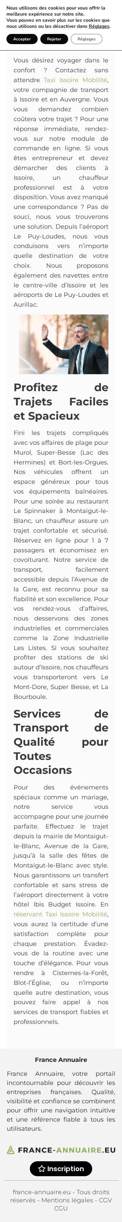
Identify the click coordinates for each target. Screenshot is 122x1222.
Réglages (99, 26)
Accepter (22, 39)
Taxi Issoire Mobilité (75, 80)
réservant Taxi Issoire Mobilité (60, 914)
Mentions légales (68, 1200)
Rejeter (54, 39)
